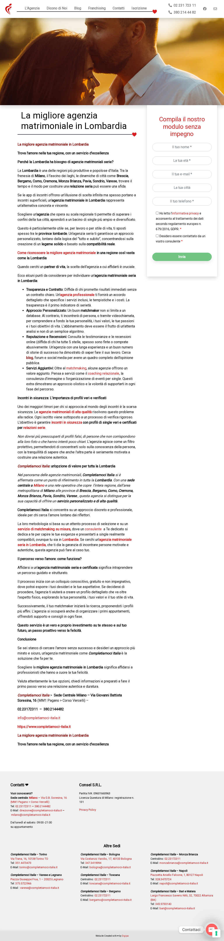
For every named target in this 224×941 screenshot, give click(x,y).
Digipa (125, 936)
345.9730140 (163, 904)
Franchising (97, 8)
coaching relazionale (103, 373)
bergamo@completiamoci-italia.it (110, 899)
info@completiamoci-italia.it (39, 718)
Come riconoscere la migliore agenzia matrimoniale (57, 253)
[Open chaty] (212, 930)
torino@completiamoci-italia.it (38, 867)
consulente (93, 529)
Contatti (118, 8)
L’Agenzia (32, 8)
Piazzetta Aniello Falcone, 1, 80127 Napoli (176, 875)
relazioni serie (34, 428)
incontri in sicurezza (66, 422)
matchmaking (76, 368)
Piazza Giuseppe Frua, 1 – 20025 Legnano (36, 879)
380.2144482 (43, 806)
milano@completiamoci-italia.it (30, 814)
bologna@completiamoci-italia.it (110, 867)
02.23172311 (23, 806)
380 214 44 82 (184, 12)
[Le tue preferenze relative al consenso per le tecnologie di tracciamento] (216, 933)
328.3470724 (163, 879)
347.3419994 (93, 862)
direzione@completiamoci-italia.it (40, 810)
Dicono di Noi (57, 8)
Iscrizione (139, 8)
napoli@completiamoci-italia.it (178, 883)
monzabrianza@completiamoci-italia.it (183, 862)
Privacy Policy (87, 809)
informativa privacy (185, 213)
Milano (38, 485)
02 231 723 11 (184, 5)
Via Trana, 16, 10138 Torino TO (29, 858)
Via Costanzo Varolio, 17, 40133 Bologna (106, 858)
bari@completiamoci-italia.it (177, 908)
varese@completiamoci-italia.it (39, 887)
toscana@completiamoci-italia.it (109, 883)
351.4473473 (23, 862)
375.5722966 (23, 883)
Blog (77, 8)
